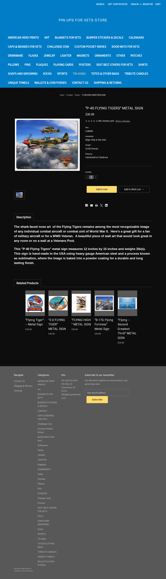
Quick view (35, 300)
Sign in (135, 4)
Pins (28, 64)
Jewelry (49, 55)
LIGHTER (65, 55)
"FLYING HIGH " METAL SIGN (81, 322)
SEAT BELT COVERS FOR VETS (114, 64)
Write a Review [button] (123, 121)
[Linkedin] (106, 205)
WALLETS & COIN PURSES (50, 82)
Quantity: (88, 172)
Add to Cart (35, 306)
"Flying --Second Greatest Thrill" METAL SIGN (127, 329)
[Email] (91, 205)
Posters (85, 64)
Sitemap (18, 390)
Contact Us (80, 82)
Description (23, 217)
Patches (136, 55)
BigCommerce (26, 568)
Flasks (33, 55)
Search (100, 4)
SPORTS (62, 73)
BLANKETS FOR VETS (68, 37)
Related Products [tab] (27, 283)
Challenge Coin (58, 46)
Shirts (143, 64)
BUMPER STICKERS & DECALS (104, 37)
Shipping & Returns (108, 82)
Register (148, 4)
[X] (101, 205)
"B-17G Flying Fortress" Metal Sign (104, 324)
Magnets (83, 55)
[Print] (96, 205)
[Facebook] (86, 205)
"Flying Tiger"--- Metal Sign (35, 322)
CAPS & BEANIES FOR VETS (25, 46)
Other (120, 55)
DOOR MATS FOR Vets (125, 46)
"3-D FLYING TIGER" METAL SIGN (57, 324)
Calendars (136, 37)
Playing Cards (63, 64)
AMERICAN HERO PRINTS (23, 37)
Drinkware (15, 55)
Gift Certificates (117, 4)
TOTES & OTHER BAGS (105, 73)
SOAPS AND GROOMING (22, 73)
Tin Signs (79, 73)
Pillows (13, 64)
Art (46, 37)
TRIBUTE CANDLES (136, 73)
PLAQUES (42, 64)
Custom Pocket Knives (90, 46)
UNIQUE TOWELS (18, 82)
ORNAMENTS (103, 55)
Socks (47, 73)
